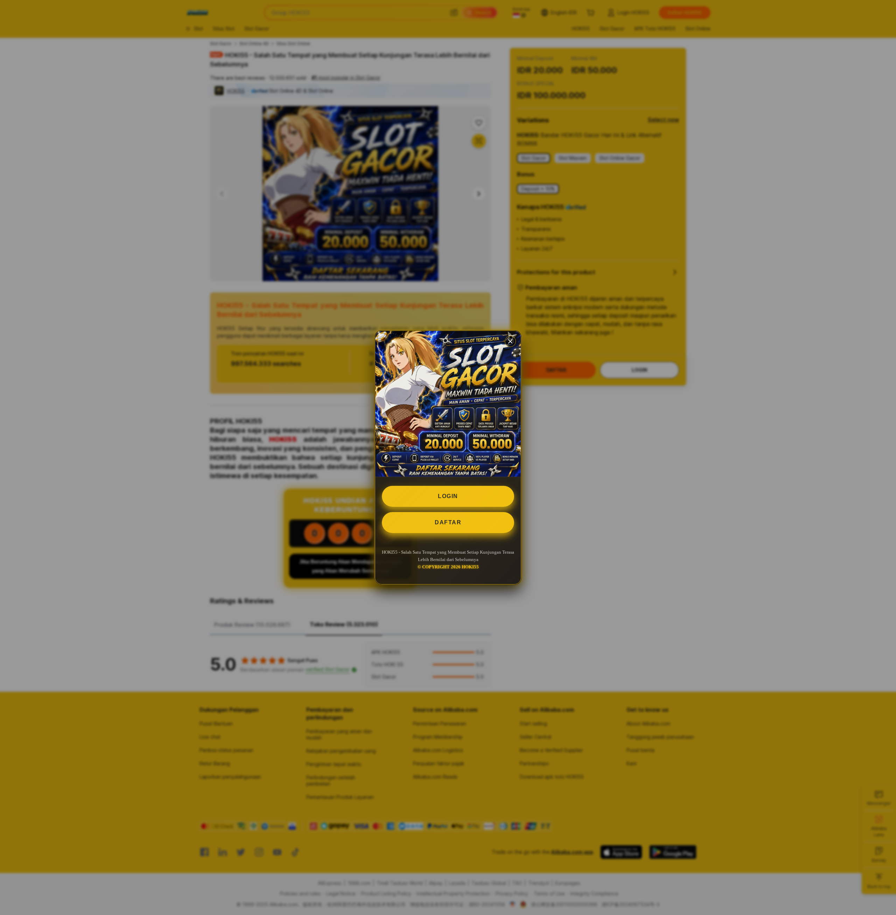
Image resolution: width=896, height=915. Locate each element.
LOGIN (448, 496)
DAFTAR (448, 522)
